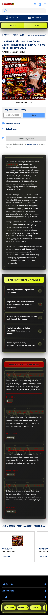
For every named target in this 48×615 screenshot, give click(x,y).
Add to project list (26, 139)
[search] (24, 10)
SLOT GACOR (12, 164)
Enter (34, 115)
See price (6, 556)
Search (5, 10)
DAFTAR (12, 25)
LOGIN (36, 25)
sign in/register (32, 144)
